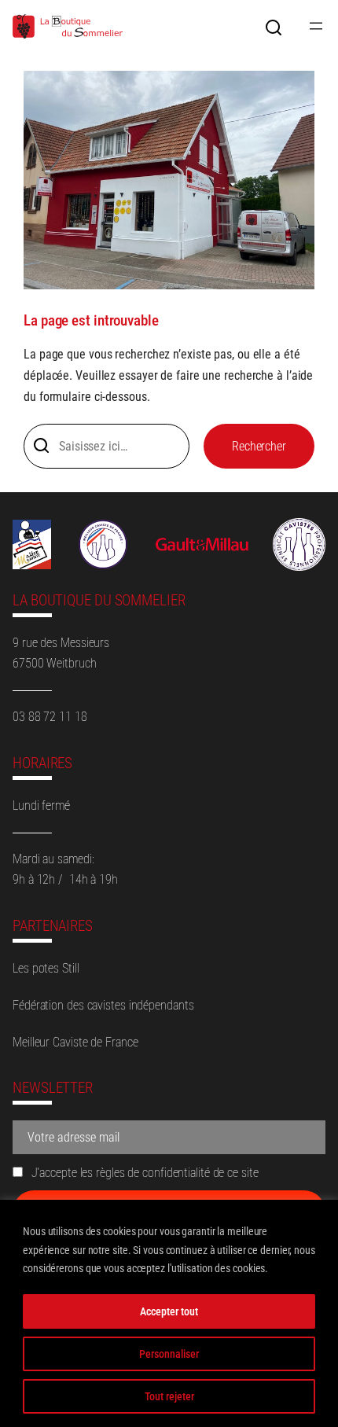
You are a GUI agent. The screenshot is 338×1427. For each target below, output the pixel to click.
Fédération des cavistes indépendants (103, 1005)
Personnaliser (169, 1354)
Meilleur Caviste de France (75, 1042)
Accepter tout (169, 1311)
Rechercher (259, 446)
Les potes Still (46, 968)
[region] (169, 1313)
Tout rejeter (169, 1396)
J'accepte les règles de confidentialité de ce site (143, 1172)
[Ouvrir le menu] (316, 26)
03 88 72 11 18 (50, 716)
